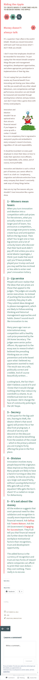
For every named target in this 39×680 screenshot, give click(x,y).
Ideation (9, 618)
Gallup (31, 520)
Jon (7, 615)
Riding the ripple (14, 4)
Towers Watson (18, 523)
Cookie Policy (6, 671)
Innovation (17, 618)
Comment (29, 661)
